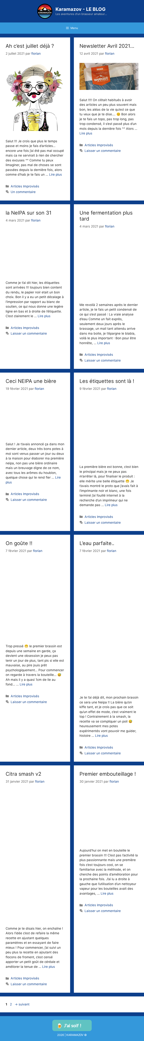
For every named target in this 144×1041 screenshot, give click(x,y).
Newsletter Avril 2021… (107, 46)
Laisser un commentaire (103, 151)
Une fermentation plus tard (106, 216)
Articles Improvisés (25, 186)
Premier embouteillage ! (108, 774)
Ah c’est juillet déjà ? (30, 46)
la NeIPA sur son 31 (29, 213)
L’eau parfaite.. (97, 543)
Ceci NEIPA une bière (31, 381)
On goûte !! (19, 543)
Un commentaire (23, 192)
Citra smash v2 (23, 774)
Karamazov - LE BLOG (81, 9)
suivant (22, 1004)
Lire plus (55, 174)
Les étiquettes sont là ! (107, 381)
